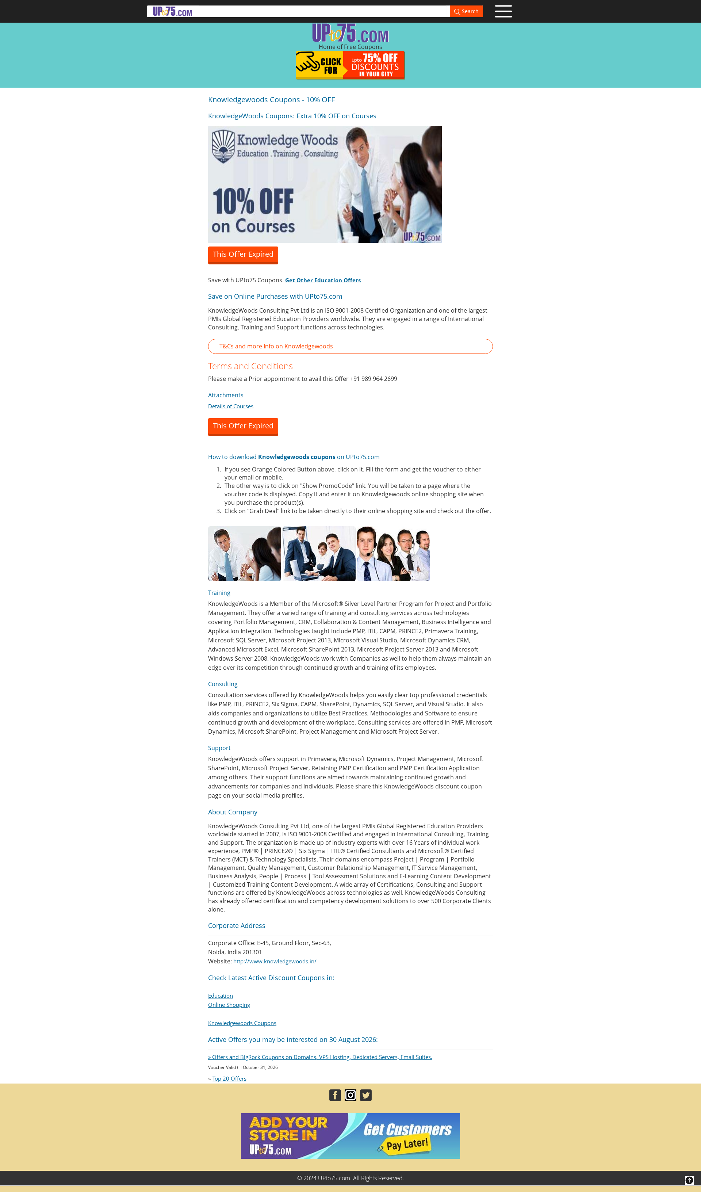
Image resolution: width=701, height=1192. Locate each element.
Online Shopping (229, 1004)
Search (469, 11)
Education (220, 995)
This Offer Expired (243, 254)
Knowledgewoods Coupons (242, 1023)
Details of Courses (230, 406)
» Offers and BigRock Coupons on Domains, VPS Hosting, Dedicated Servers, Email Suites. (320, 1057)
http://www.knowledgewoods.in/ (275, 961)
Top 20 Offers (229, 1078)
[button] (350, 346)
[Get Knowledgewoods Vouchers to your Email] (325, 183)
